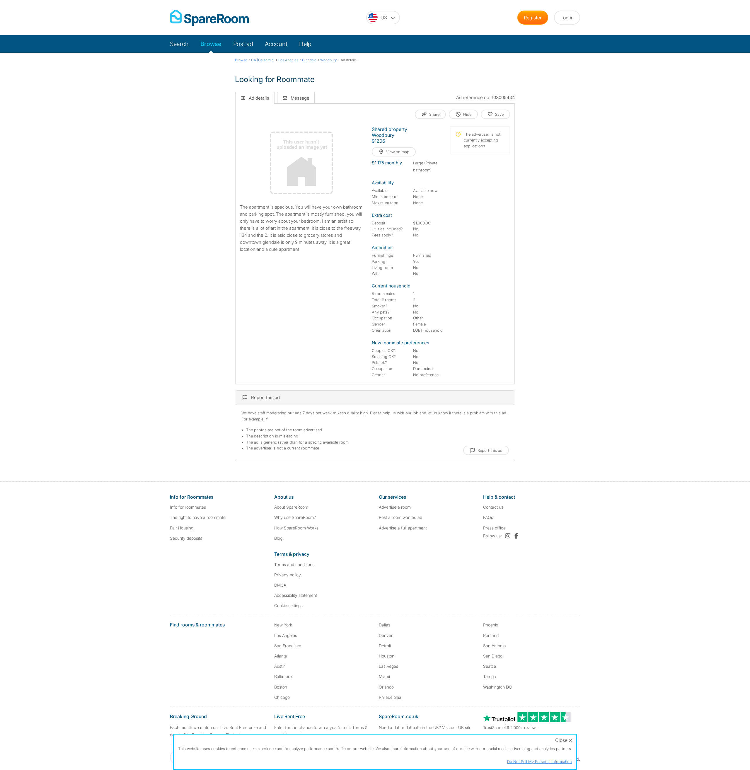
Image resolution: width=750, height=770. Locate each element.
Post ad (243, 43)
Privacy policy (287, 574)
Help (305, 43)
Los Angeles (285, 635)
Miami (384, 676)
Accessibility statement (295, 595)
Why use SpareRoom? (295, 517)
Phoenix (490, 624)
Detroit (385, 645)
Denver (386, 635)
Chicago (282, 697)
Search (179, 43)
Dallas (384, 624)
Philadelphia (390, 697)
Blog (278, 538)
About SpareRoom (291, 507)
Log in (567, 18)
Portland (491, 635)
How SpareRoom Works (296, 527)
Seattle (489, 666)
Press (494, 527)
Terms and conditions (294, 564)
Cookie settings (288, 605)
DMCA (280, 584)
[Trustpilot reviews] (527, 720)
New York (283, 624)
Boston (280, 686)
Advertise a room (395, 507)
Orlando (386, 686)
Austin (280, 666)
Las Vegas (388, 666)
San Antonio (494, 645)
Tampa (489, 676)
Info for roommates (188, 507)
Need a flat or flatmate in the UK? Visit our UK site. (426, 727)
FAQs (488, 517)
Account (276, 43)
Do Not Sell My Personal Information (539, 761)
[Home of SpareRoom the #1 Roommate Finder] (209, 18)
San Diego (492, 655)
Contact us (493, 507)
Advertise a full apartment (403, 527)
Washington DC (497, 686)
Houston (386, 655)
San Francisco (287, 645)
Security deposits (186, 538)
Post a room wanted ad (400, 517)
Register (533, 18)
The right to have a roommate (198, 517)
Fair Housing (181, 527)
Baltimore (283, 676)
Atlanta (280, 655)
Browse (210, 43)
